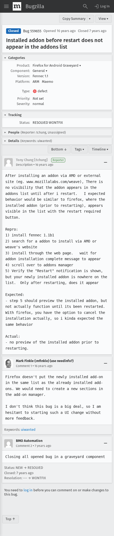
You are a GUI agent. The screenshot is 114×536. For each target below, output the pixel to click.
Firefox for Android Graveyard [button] (57, 65)
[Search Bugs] (85, 6)
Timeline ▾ (100, 149)
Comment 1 (24, 366)
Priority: (23, 98)
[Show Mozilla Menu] (17, 6)
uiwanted (28, 430)
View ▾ (103, 19)
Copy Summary (74, 19)
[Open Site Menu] (6, 6)
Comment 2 (24, 446)
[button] (102, 6)
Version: (23, 76)
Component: (20, 71)
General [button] (40, 71)
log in (28, 490)
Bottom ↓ (59, 149)
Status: (24, 123)
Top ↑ (10, 519)
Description (24, 165)
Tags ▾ (79, 149)
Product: (23, 65)
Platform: (22, 82)
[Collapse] (105, 162)
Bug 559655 (32, 31)
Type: (26, 91)
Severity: (23, 104)
